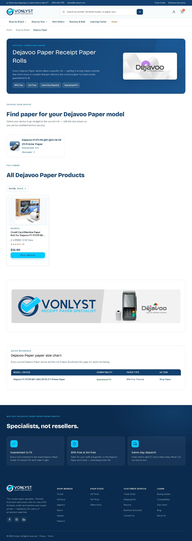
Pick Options (27, 255)
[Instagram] (17, 519)
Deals (114, 21)
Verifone (61, 499)
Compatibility (163, 499)
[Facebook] (9, 519)
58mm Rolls (95, 504)
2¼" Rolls (94, 494)
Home (9, 30)
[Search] (140, 12)
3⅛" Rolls (94, 499)
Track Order (159, 2)
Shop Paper (165, 379)
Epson (60, 510)
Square (60, 515)
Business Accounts (176, 2)
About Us (161, 515)
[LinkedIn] (24, 519)
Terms (50, 536)
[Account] (173, 11)
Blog (159, 510)
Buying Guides (163, 494)
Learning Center (98, 21)
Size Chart (162, 504)
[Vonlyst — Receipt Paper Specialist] (20, 11)
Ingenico (61, 504)
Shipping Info (130, 499)
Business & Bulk (77, 21)
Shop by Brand (22, 30)
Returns (127, 504)
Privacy (42, 536)
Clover (60, 494)
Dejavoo (61, 521)
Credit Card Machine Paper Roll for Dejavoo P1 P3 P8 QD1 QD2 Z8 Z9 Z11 (27, 235)
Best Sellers (58, 21)
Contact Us (129, 515)
